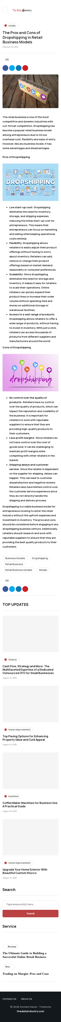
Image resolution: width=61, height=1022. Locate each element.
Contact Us (9, 999)
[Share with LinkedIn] (19, 68)
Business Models (15, 558)
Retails (43, 570)
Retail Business (14, 564)
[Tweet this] (12, 68)
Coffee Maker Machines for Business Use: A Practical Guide (30, 804)
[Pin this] (25, 68)
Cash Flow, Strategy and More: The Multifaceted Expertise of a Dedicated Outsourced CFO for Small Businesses (28, 669)
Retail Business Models (18, 570)
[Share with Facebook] (5, 68)
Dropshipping (40, 558)
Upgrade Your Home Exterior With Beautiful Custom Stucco (25, 871)
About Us (26, 999)
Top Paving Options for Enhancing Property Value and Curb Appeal (25, 738)
